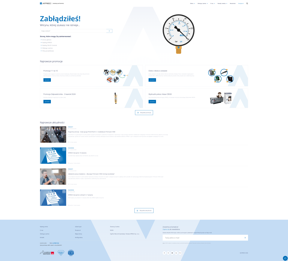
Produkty (70, 127)
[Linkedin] (176, 253)
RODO (111, 230)
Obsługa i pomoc (202, 3)
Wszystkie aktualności (146, 210)
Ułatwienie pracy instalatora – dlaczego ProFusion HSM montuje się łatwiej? (91, 174)
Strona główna (46, 40)
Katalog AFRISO (47, 42)
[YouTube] (172, 253)
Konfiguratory (79, 237)
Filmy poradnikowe (48, 51)
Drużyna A (241, 3)
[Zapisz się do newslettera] (245, 238)
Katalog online (44, 226)
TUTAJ (164, 243)
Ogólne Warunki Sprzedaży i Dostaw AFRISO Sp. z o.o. (124, 234)
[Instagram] (168, 253)
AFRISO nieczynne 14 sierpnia (77, 153)
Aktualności (233, 3)
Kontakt (42, 237)
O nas (211, 3)
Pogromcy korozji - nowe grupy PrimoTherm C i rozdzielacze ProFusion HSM (91, 132)
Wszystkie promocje (145, 112)
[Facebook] (164, 253)
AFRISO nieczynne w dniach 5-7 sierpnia (80, 195)
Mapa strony (78, 234)
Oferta (191, 3)
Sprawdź (47, 80)
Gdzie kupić (78, 226)
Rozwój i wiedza (222, 3)
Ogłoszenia (71, 148)
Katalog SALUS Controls (49, 45)
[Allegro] (180, 253)
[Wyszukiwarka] (246, 3)
